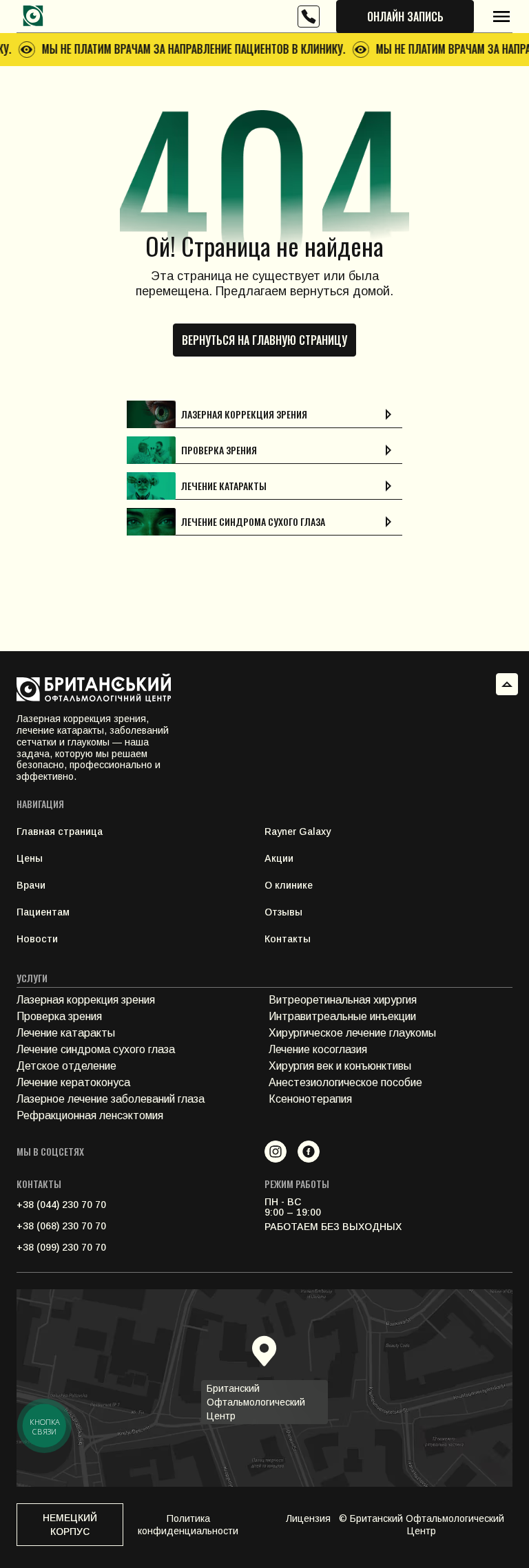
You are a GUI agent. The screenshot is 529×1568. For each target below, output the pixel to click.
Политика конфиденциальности (188, 1524)
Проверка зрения (59, 1016)
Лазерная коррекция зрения (86, 1000)
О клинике (288, 885)
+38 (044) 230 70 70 (61, 1204)
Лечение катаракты (66, 1033)
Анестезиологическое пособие (345, 1082)
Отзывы (283, 912)
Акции (278, 858)
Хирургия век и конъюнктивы (340, 1066)
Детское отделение (66, 1066)
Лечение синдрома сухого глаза (96, 1049)
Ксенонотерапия (310, 1099)
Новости (37, 938)
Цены (30, 858)
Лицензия (308, 1518)
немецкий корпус (70, 1524)
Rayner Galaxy (297, 831)
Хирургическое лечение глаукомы (352, 1033)
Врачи (31, 885)
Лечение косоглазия (318, 1049)
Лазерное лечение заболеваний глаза (111, 1099)
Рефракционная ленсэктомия (90, 1115)
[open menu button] (501, 17)
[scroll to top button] (507, 684)
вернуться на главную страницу (264, 340)
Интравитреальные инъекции (342, 1016)
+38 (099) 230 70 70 (61, 1247)
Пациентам (43, 912)
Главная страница (60, 831)
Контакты (287, 938)
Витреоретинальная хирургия (343, 1000)
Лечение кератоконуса (73, 1082)
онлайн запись (405, 16)
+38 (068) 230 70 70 (61, 1225)
